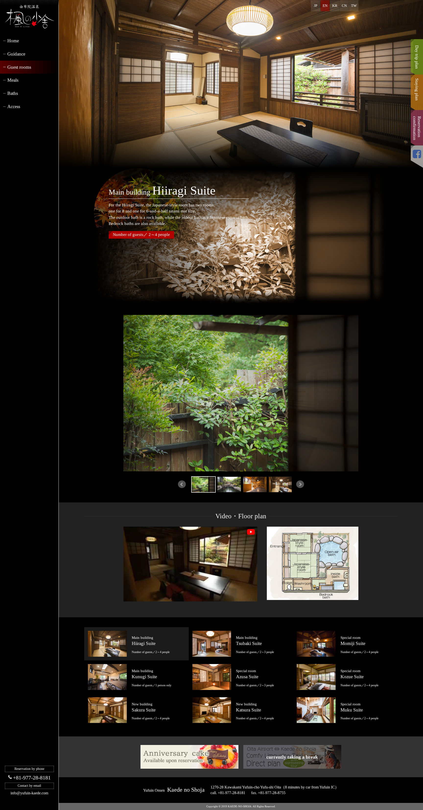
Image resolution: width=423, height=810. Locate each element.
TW (354, 6)
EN (325, 6)
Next (300, 484)
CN (344, 6)
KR (334, 6)
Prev (182, 484)
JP (315, 6)
